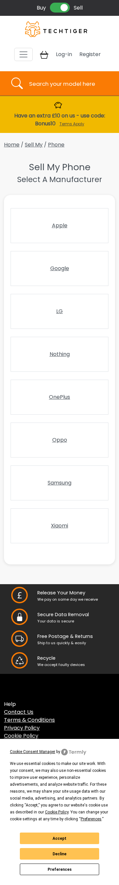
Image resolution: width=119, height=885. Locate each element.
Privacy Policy (22, 728)
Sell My (34, 144)
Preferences (60, 869)
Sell (78, 8)
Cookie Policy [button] (56, 812)
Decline (59, 854)
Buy (41, 8)
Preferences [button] (91, 819)
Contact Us (18, 712)
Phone (56, 144)
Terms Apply (72, 124)
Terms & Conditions (29, 720)
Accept (59, 838)
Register (90, 54)
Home (12, 144)
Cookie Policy (21, 736)
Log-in (64, 54)
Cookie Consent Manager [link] (32, 751)
